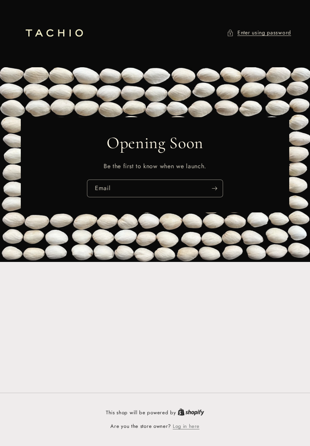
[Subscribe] (214, 188)
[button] (259, 32)
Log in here (186, 426)
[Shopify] (191, 412)
